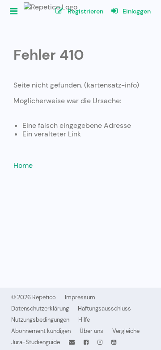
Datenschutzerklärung (40, 308)
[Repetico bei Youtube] (113, 342)
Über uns (91, 331)
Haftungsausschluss (104, 308)
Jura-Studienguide (35, 342)
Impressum (80, 297)
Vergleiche (126, 331)
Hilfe (84, 320)
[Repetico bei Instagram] (99, 342)
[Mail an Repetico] (72, 342)
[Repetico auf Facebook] (86, 342)
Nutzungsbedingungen (40, 320)
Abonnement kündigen (41, 331)
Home (23, 165)
